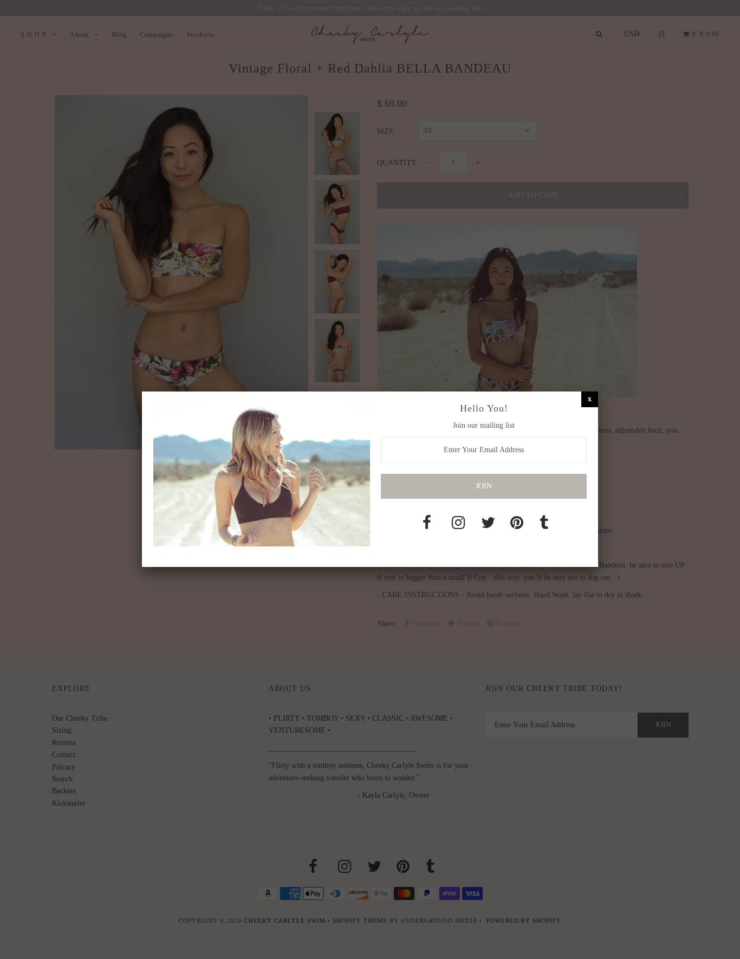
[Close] (589, 399)
